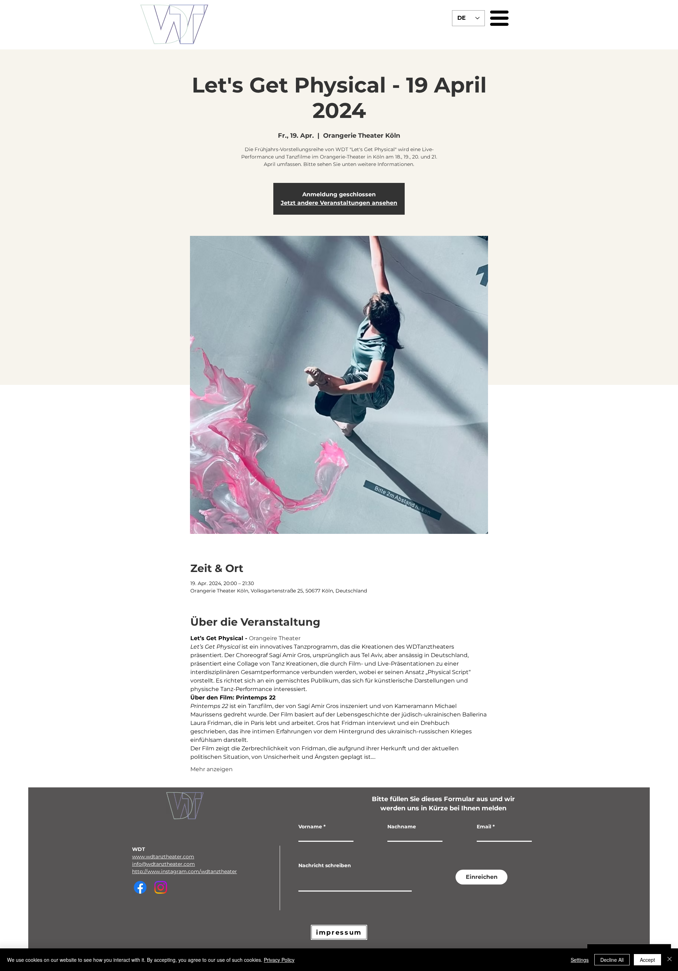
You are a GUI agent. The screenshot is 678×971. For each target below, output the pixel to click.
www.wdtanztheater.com (163, 856)
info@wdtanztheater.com (163, 864)
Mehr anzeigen (211, 769)
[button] (499, 18)
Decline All (612, 959)
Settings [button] (580, 959)
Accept (647, 959)
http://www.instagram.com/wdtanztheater (184, 871)
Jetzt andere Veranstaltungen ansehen (339, 202)
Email (484, 826)
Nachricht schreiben (324, 865)
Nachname (401, 826)
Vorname (310, 826)
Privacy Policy (279, 959)
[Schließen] (669, 959)
